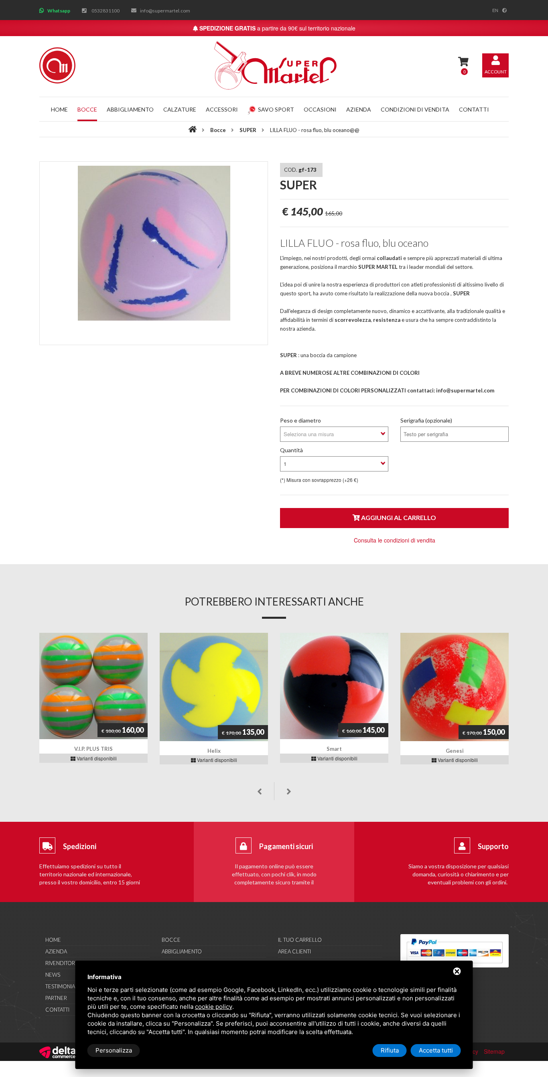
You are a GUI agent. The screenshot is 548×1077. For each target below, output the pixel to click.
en (495, 10)
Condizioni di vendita (415, 109)
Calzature (179, 109)
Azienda (358, 109)
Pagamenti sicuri (286, 846)
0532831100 (105, 11)
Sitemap (494, 1051)
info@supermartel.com (165, 11)
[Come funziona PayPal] (454, 950)
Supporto (493, 846)
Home (59, 109)
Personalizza (113, 1050)
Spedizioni (79, 846)
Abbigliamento (130, 109)
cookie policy (213, 1006)
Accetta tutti (436, 1050)
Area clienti (294, 951)
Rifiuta (390, 1050)
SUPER (248, 130)
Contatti (474, 109)
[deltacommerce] (57, 1051)
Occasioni (320, 109)
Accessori (222, 109)
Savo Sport (276, 109)
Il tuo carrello (300, 940)
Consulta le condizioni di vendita (394, 540)
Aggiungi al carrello (398, 517)
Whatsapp (58, 11)
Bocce (87, 109)
